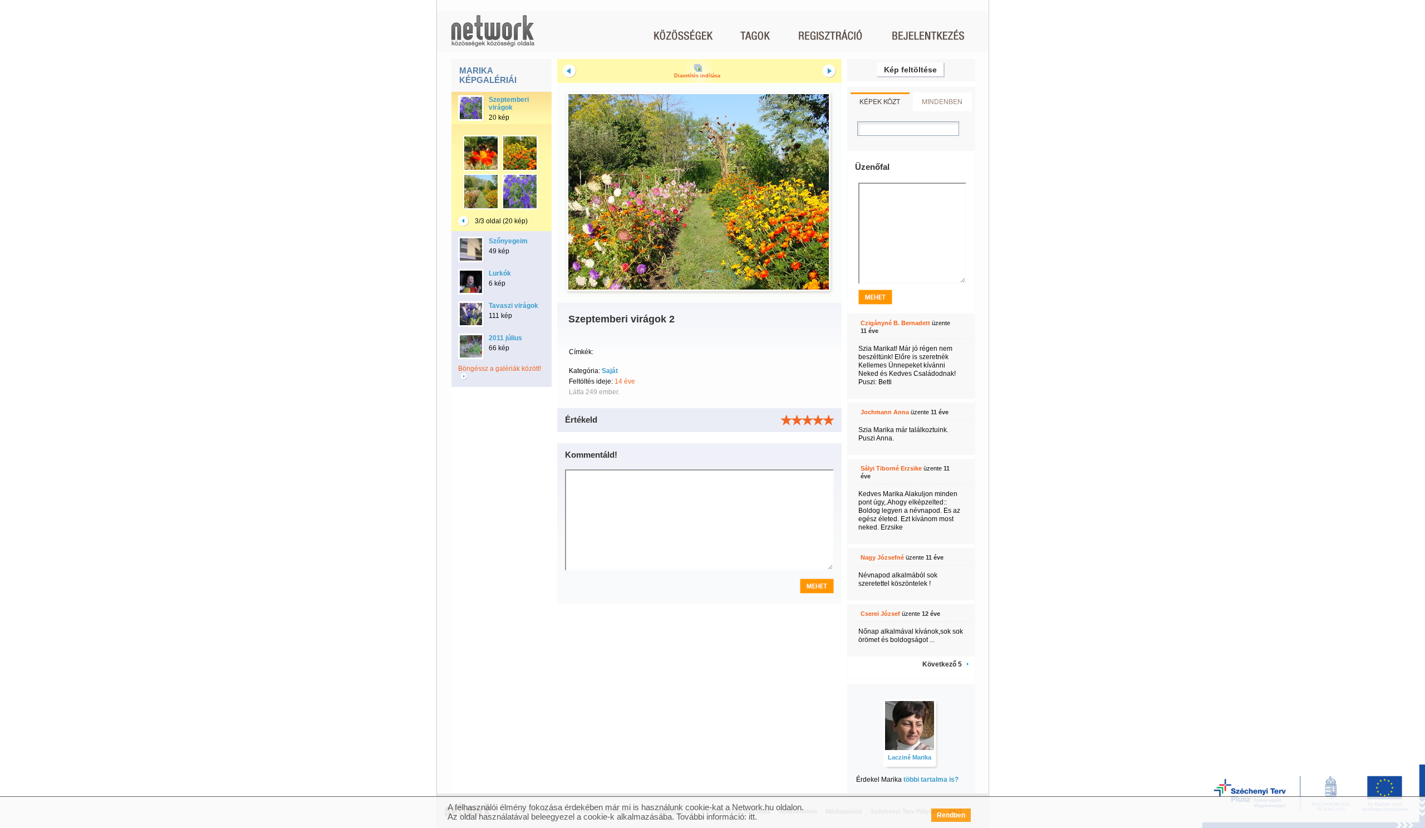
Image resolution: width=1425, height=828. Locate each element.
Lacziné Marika (909, 757)
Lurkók (500, 273)
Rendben (951, 815)
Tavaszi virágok (513, 306)
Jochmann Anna (885, 412)
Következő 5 (942, 664)
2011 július (505, 338)
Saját (610, 371)
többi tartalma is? (931, 779)
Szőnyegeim (508, 241)
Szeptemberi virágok (509, 103)
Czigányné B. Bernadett (895, 323)
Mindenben (942, 101)
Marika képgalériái (488, 75)
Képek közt (879, 101)
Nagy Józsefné (882, 557)
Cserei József (880, 613)
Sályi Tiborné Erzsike (891, 468)
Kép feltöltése (910, 69)
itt (752, 816)
